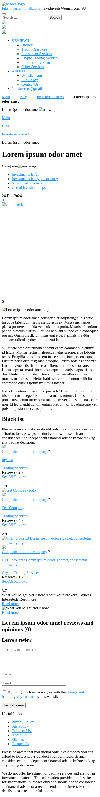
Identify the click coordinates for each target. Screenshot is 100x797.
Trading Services (15, 468)
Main (6, 97)
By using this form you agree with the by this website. (43, 694)
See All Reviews (14, 477)
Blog (23, 97)
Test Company (13, 508)
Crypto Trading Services (20, 573)
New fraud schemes (27, 183)
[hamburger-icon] (4, 14)
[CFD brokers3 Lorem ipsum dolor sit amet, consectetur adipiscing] (50, 543)
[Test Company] (19, 490)
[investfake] (13, 4)
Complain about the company (24, 451)
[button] (84, 8)
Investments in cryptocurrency (35, 179)
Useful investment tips (29, 187)
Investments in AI (50, 97)
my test (7, 460)
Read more (10, 604)
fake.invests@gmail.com (21, 8)
